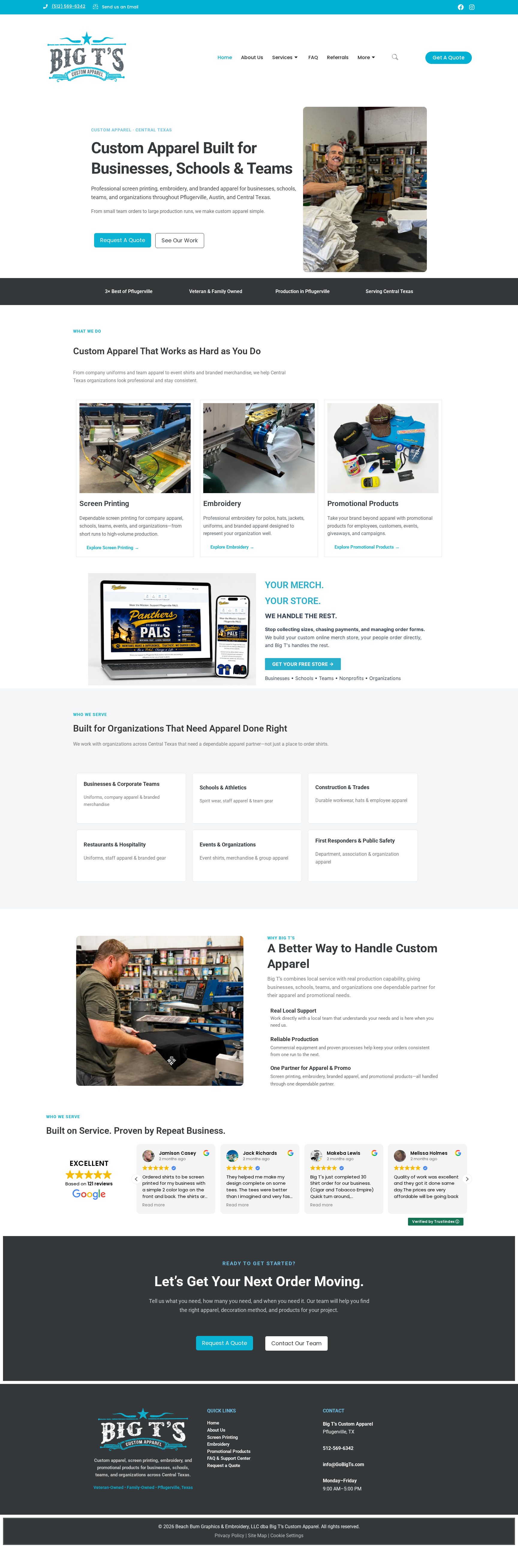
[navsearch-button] (395, 58)
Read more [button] (153, 1205)
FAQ (313, 57)
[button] (467, 1179)
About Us (252, 57)
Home (225, 57)
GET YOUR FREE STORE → (303, 664)
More (364, 57)
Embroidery (218, 1444)
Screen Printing (222, 1437)
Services (282, 57)
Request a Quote (223, 1465)
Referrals (338, 57)
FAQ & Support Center (228, 1458)
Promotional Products (229, 1451)
